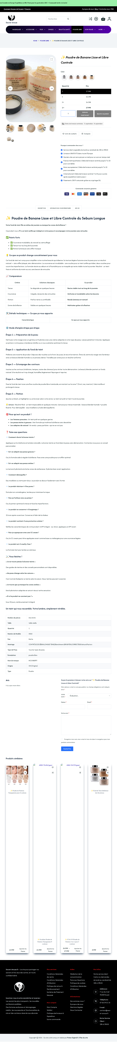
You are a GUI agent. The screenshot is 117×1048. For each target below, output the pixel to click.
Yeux (41, 29)
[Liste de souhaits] (96, 19)
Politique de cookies (77, 983)
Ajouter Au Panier (23, 950)
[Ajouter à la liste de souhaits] (25, 767)
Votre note (63, 696)
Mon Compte (52, 1007)
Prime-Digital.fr (72, 1038)
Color (63, 72)
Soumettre (67, 749)
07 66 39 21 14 (105, 1002)
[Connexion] (109, 19)
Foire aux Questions (77, 980)
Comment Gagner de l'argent (13, 9)
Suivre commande (53, 1019)
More (100, 29)
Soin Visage (89, 29)
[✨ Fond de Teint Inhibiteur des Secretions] (99, 775)
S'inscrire (28, 9)
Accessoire (30, 29)
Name (63, 702)
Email (89, 702)
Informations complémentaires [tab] (60, 208)
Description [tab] (42, 208)
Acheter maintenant (85, 113)
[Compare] (90, 19)
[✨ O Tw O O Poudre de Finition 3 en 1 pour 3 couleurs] (72, 850)
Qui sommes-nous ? (77, 1001)
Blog (96, 9)
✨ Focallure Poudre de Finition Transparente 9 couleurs (44, 942)
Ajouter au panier (103, 114)
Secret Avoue (11, 22)
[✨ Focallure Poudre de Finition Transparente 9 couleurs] (44, 850)
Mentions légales (76, 1007)
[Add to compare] (25, 772)
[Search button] (68, 19)
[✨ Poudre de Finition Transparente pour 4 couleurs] (17, 775)
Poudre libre (77, 29)
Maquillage (16, 29)
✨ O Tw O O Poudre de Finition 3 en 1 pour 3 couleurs (72, 942)
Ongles (51, 29)
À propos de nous (76, 1004)
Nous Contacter (76, 1010)
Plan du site (84, 1038)
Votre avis (65, 713)
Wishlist (49, 1010)
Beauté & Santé (64, 29)
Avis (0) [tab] (77, 208)
